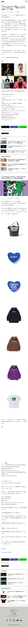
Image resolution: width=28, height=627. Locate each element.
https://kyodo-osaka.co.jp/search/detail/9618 (16, 110)
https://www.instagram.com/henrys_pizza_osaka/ (14, 502)
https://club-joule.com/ (13, 470)
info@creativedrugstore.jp (6, 552)
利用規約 (14, 614)
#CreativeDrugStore (5, 562)
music (2, 4)
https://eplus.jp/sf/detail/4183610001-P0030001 (11, 483)
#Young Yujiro (9, 130)
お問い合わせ (14, 612)
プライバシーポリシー (14, 615)
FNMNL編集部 (10, 12)
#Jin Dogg (3, 130)
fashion (2, 175)
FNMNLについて (14, 610)
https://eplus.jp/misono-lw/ (6, 119)
